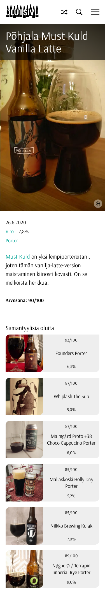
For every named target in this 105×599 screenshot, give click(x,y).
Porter (12, 240)
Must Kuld (18, 256)
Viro (10, 231)
